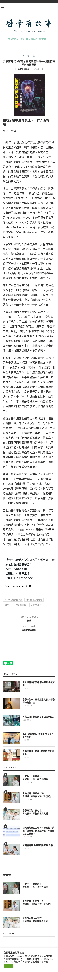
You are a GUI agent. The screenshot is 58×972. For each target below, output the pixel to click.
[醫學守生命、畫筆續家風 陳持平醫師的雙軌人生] (11, 703)
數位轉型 (8, 605)
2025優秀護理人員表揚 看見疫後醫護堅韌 (38, 735)
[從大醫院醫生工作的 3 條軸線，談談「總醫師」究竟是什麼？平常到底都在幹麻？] (11, 831)
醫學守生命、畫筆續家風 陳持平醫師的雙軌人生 (39, 701)
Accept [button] (9, 966)
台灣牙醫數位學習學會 (34, 600)
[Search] (55, 7)
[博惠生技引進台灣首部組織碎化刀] (11, 720)
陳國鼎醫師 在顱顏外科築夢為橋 (38, 845)
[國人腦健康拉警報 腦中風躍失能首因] (11, 686)
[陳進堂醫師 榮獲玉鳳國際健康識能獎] (11, 755)
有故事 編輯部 (23, 69)
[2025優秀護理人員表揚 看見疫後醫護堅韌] (11, 738)
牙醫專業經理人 (36, 605)
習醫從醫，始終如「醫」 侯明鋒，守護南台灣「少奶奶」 (37, 795)
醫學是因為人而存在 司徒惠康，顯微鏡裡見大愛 (35, 812)
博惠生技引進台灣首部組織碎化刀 (38, 716)
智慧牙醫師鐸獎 (21, 605)
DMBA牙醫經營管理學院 (13, 600)
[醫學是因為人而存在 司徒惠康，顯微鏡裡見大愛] (11, 814)
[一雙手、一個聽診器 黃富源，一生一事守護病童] (11, 780)
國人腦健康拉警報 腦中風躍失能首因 (39, 684)
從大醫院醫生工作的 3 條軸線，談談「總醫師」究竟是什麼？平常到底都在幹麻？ (38, 830)
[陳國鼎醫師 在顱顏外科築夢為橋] (11, 849)
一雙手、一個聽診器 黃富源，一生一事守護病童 (35, 778)
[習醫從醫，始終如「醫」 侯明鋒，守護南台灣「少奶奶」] (11, 797)
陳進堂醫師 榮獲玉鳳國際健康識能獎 (38, 752)
